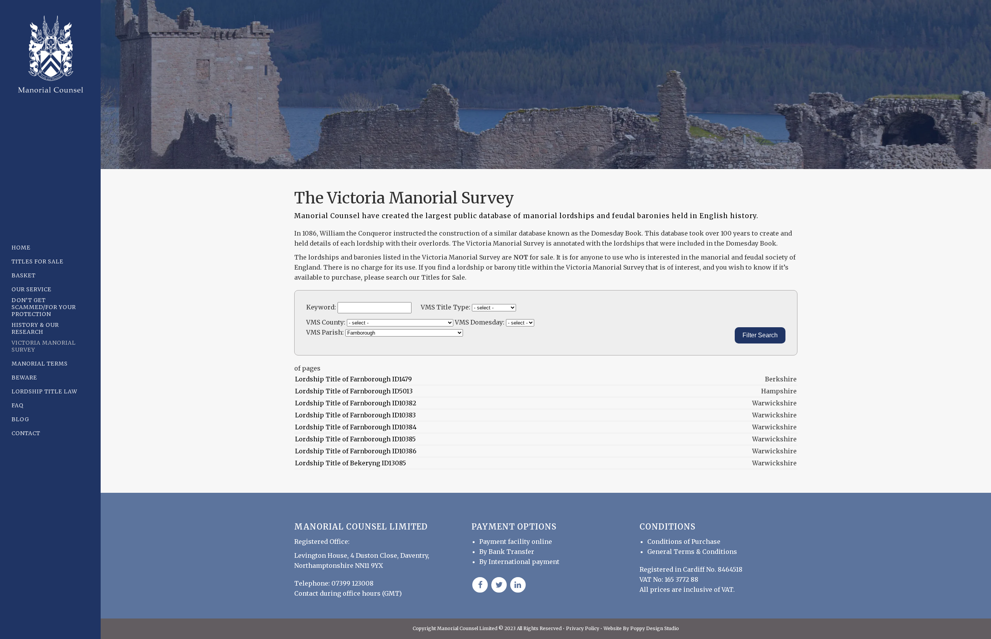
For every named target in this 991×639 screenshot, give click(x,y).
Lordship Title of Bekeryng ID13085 (350, 463)
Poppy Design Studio (654, 628)
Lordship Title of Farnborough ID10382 (355, 403)
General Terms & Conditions (692, 551)
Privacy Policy (583, 628)
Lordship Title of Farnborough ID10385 (355, 439)
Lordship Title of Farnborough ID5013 (354, 391)
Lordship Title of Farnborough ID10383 (355, 415)
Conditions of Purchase (683, 541)
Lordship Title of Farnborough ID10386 (356, 451)
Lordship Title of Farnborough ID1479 (353, 379)
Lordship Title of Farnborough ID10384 (356, 427)
